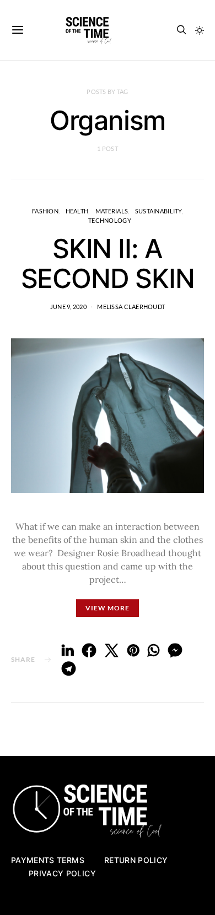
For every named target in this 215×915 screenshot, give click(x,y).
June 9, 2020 (68, 306)
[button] (199, 30)
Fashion (45, 211)
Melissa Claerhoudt (131, 306)
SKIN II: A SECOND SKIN (108, 263)
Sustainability (158, 211)
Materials (111, 211)
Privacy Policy (62, 873)
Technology (109, 220)
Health (77, 211)
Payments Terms (47, 860)
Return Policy (136, 860)
